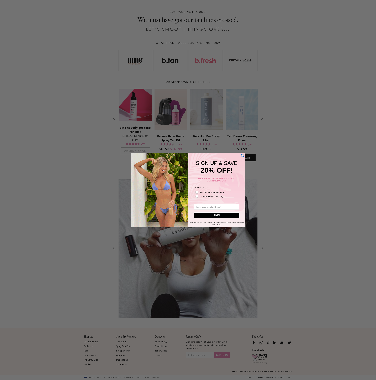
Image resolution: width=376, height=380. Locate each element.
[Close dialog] (242, 155)
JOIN (216, 215)
